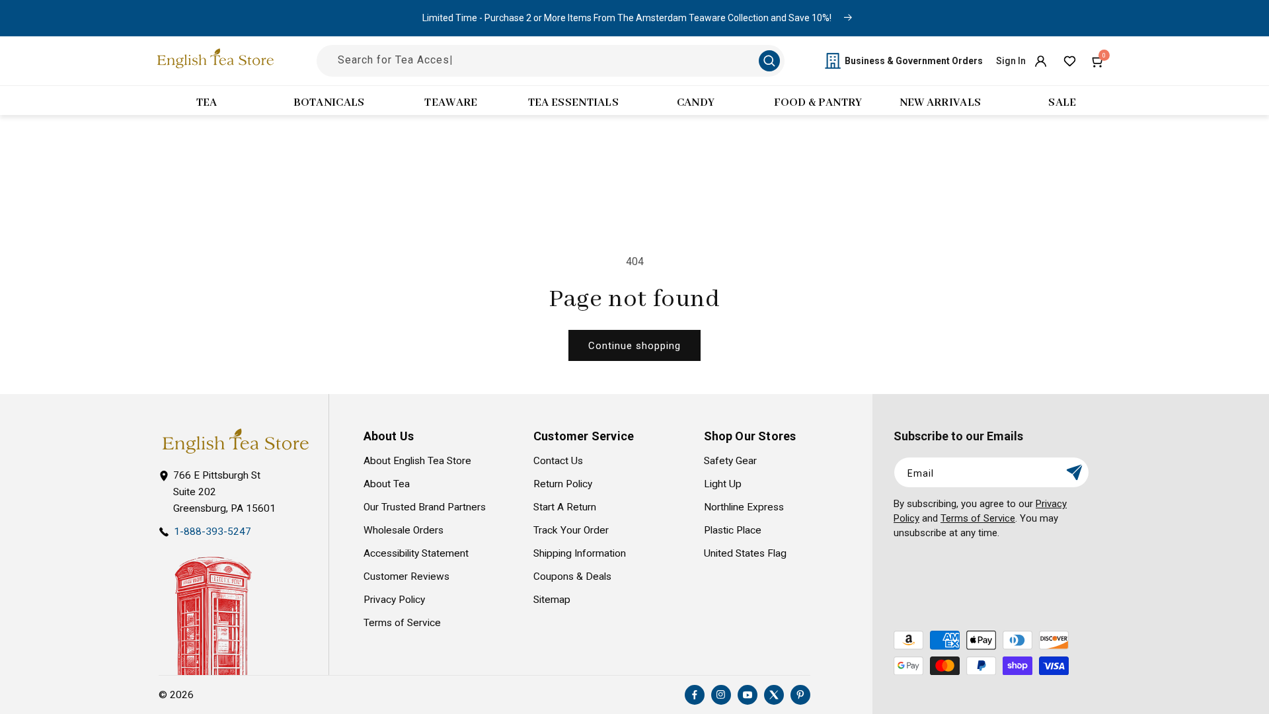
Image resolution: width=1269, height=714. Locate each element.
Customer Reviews (406, 576)
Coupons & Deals (572, 576)
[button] (1098, 60)
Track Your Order (571, 530)
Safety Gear (730, 461)
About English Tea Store (417, 461)
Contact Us (558, 461)
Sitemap (551, 600)
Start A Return (564, 507)
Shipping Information (579, 553)
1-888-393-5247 (212, 531)
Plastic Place (732, 530)
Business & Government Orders (914, 61)
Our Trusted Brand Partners (425, 507)
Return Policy (562, 484)
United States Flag (745, 553)
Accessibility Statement (416, 553)
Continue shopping (634, 346)
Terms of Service (402, 623)
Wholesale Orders (403, 530)
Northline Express (744, 507)
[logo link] (235, 441)
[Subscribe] (1074, 472)
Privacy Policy (394, 600)
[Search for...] (769, 60)
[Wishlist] (1069, 60)
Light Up (723, 484)
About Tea (387, 484)
